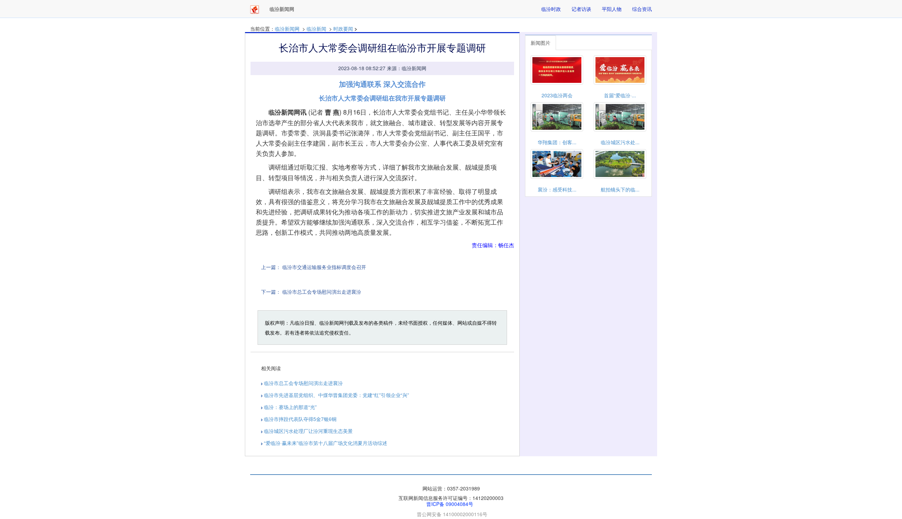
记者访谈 (581, 8)
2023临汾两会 (557, 95)
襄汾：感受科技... (557, 189)
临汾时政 (551, 8)
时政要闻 (343, 28)
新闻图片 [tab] (540, 42)
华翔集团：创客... (557, 142)
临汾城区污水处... (620, 142)
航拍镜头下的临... (620, 189)
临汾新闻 (316, 28)
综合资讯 (642, 8)
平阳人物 (612, 8)
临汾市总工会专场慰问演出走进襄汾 (321, 291)
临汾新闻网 (287, 28)
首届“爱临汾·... (620, 95)
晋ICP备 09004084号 (449, 503)
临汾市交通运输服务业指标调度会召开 (324, 266)
